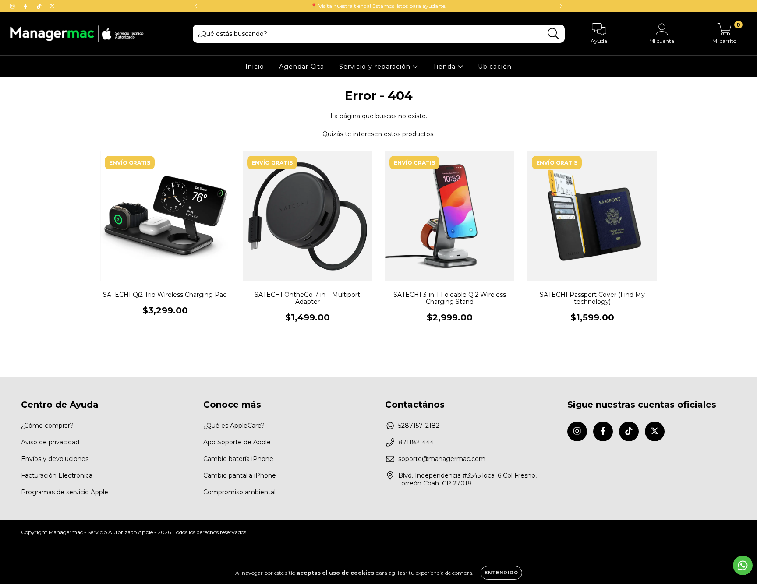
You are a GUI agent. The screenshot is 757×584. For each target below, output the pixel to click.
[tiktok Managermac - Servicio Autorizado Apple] (39, 6)
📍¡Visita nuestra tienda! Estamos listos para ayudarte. (378, 6)
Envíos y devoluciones (54, 459)
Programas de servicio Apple (64, 492)
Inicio (254, 66)
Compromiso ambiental (239, 492)
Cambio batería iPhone (238, 459)
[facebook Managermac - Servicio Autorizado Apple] (26, 6)
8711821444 (416, 442)
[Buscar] (553, 34)
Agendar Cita (301, 66)
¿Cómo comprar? (47, 425)
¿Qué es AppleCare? (234, 425)
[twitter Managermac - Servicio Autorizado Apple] (52, 6)
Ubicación (495, 66)
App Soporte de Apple (237, 442)
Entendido (501, 573)
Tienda (445, 66)
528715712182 (418, 425)
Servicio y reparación (376, 66)
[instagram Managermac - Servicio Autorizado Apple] (13, 6)
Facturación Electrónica (56, 475)
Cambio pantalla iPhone (239, 475)
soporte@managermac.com (441, 459)
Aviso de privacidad (50, 442)
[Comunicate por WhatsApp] (743, 565)
